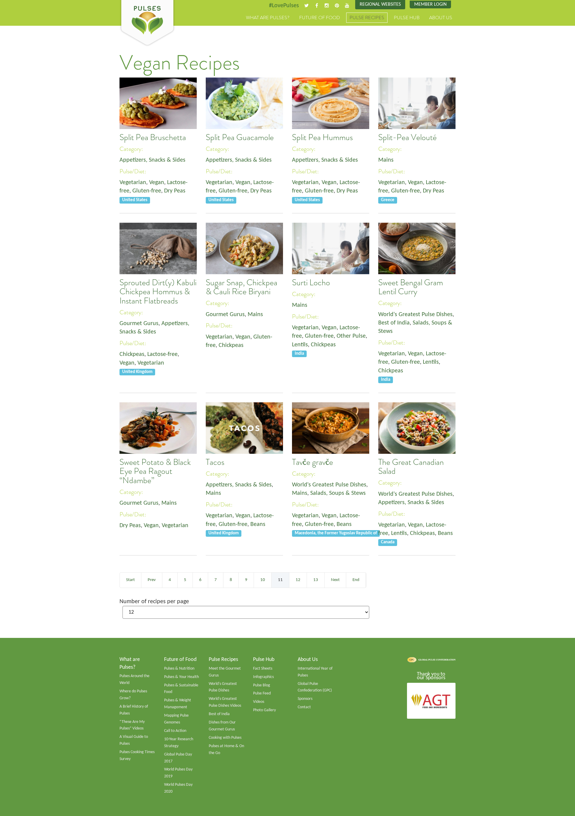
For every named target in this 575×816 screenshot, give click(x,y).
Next (335, 580)
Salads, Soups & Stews (338, 493)
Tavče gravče (312, 462)
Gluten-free (146, 191)
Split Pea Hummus (322, 137)
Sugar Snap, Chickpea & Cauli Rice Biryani (241, 287)
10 (262, 580)
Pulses (147, 23)
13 (315, 580)
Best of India (394, 323)
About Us (440, 18)
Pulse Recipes (366, 18)
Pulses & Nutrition (179, 668)
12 (298, 580)
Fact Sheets (262, 668)
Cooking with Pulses (225, 737)
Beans (257, 524)
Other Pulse (351, 336)
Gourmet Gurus (138, 324)
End (355, 580)
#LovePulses (284, 6)
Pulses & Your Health (181, 677)
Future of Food (319, 18)
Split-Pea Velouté (407, 137)
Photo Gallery (264, 710)
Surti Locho (311, 282)
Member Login (430, 4)
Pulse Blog (261, 685)
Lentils (300, 345)
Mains (386, 160)
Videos (258, 702)
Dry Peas (174, 191)
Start (130, 580)
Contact (304, 707)
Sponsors (305, 699)
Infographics (263, 677)
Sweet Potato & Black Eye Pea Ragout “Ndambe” (155, 471)
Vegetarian (132, 183)
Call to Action (175, 731)
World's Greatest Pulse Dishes (415, 315)
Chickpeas (131, 354)
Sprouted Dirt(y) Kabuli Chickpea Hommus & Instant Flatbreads (157, 291)
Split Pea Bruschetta (152, 137)
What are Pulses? (268, 18)
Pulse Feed (262, 693)
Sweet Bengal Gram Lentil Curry (410, 287)
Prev (152, 580)
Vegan (156, 183)
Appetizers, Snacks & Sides (152, 160)
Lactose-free (162, 354)
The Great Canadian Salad (411, 467)
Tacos (215, 462)
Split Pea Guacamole (240, 137)
